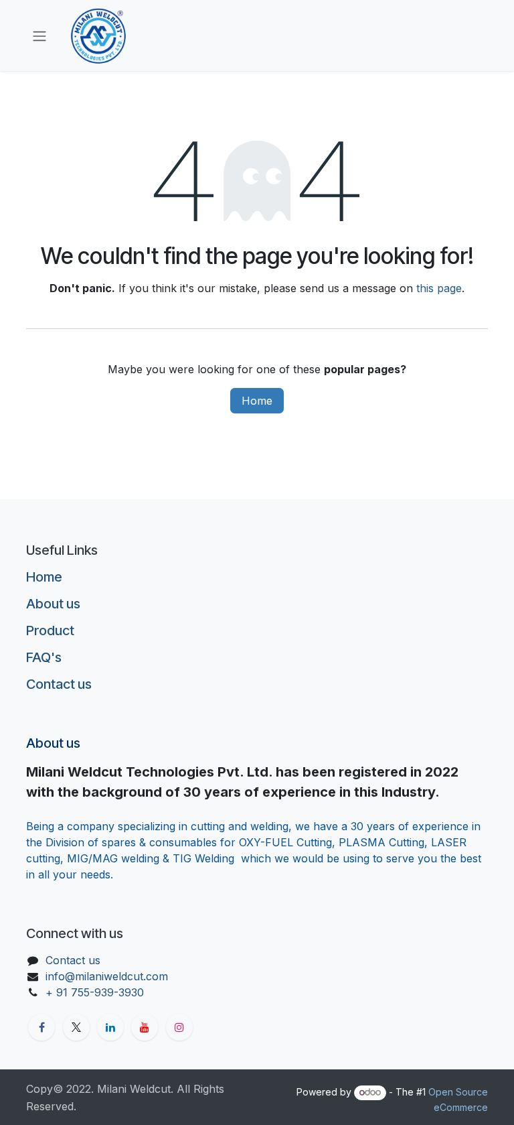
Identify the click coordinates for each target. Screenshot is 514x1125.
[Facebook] (41, 1027)
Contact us (59, 684)
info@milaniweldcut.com (107, 976)
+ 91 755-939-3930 (96, 992)
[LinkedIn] (110, 1027)
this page (439, 288)
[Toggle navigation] (39, 35)
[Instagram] (179, 1027)
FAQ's (44, 657)
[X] (76, 1027)
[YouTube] (144, 1027)
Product (50, 630)
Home (257, 400)
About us (53, 604)
